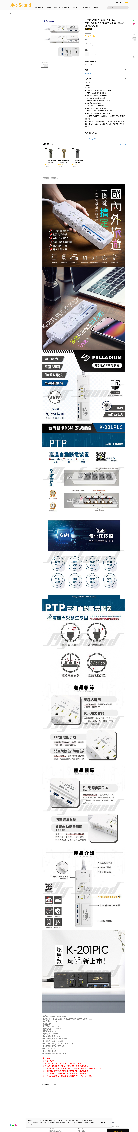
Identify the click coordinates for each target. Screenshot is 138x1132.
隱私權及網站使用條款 (55, 1131)
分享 (88, 139)
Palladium (88, 73)
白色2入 (88, 43)
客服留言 (80, 1128)
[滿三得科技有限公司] (20, 5)
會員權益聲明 (81, 1131)
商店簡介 (51, 1128)
